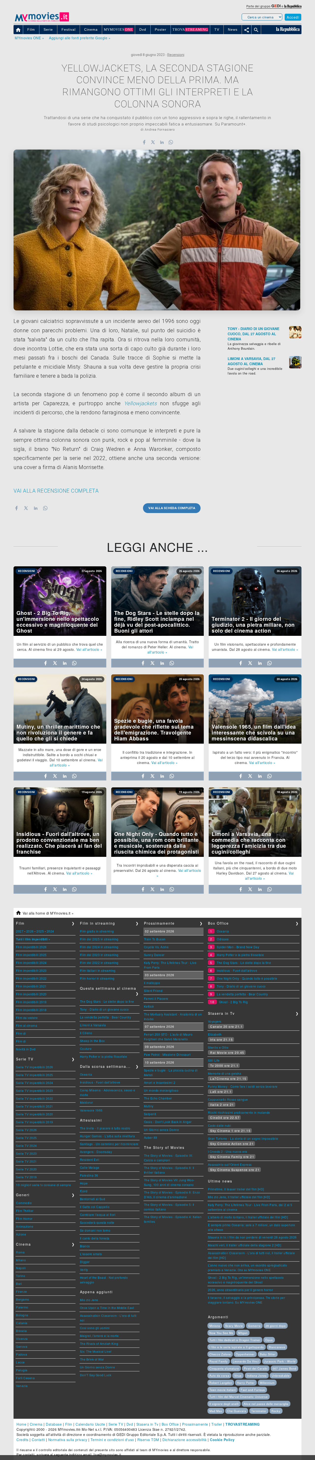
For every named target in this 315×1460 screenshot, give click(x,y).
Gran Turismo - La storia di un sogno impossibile (243, 1138)
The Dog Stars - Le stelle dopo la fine (107, 1001)
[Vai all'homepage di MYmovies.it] (42, 21)
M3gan (243, 1333)
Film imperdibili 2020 (31, 994)
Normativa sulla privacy (67, 1439)
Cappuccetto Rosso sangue (228, 1099)
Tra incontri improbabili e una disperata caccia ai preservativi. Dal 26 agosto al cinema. (156, 868)
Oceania (86, 1074)
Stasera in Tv (147, 1424)
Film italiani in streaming (98, 970)
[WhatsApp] (170, 142)
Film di (21, 1033)
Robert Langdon (220, 1383)
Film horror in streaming (97, 978)
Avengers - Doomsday (96, 1152)
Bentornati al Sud (92, 1199)
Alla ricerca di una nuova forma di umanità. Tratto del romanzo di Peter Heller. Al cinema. (157, 644)
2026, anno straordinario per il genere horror (240, 1290)
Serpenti (150, 1114)
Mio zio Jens (89, 1300)
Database (54, 1424)
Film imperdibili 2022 (31, 978)
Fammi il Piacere (156, 998)
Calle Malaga (89, 1167)
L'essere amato (91, 1254)
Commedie (24, 1203)
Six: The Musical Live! (96, 1351)
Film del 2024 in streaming (99, 947)
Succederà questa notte (97, 1222)
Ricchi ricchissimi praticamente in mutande (239, 1112)
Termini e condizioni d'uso (112, 1439)
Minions (214, 1326)
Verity (84, 1269)
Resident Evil (89, 1159)
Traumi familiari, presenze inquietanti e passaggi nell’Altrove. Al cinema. (60, 870)
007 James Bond (284, 1368)
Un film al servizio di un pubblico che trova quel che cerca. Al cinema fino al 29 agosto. (60, 647)
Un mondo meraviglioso (161, 1090)
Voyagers (214, 1021)
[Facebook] (144, 142)
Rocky (276, 1411)
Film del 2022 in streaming (99, 962)
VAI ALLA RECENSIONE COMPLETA (56, 491)
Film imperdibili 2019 (31, 1002)
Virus (238, 1375)
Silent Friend (153, 990)
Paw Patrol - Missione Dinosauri (167, 1054)
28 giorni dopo (276, 1326)
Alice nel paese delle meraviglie (266, 1404)
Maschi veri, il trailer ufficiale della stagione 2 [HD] (244, 1245)
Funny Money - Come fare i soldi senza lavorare (243, 1086)
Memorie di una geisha (224, 1073)
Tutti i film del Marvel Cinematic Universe (238, 1397)
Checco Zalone (220, 1354)
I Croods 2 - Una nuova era (227, 1151)
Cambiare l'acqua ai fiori (98, 1214)
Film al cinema (26, 1025)
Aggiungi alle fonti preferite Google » (79, 37)
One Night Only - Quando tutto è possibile (247, 978)
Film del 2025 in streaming (99, 939)
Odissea (223, 939)
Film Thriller (24, 1211)
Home (21, 1424)
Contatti (38, 1439)
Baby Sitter (268, 1354)
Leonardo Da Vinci (246, 1361)
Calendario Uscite (90, 1424)
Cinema (36, 1424)
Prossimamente (195, 1424)
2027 (19, 931)
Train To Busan (155, 939)
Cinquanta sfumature (224, 1368)
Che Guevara (236, 1411)
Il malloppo (152, 983)
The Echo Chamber (158, 1098)
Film (68, 1424)
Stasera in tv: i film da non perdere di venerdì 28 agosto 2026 (252, 1237)
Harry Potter (246, 1383)
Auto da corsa (219, 1375)
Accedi (293, 17)
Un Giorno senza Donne (97, 1367)
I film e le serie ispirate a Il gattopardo (236, 1347)
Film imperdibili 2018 (31, 1010)
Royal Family (218, 1361)
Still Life (214, 1060)
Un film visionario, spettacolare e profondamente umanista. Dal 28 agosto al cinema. (254, 647)
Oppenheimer (245, 1354)
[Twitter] (153, 142)
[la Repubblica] (292, 6)
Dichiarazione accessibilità (184, 1439)
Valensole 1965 (91, 1110)
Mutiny (149, 1106)
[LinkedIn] (161, 142)
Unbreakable (281, 1375)
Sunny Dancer (154, 955)
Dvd (129, 1424)
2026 (30, 931)
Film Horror (24, 1218)
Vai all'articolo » (89, 649)
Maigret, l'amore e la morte (99, 1336)
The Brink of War (92, 1359)
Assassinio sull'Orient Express (230, 1164)
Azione (21, 1234)
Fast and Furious (253, 1390)
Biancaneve (277, 1347)
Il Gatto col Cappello (95, 1207)
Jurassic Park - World (280, 1361)
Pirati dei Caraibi (256, 1368)
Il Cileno (86, 1033)
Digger (85, 1262)
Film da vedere (27, 1017)
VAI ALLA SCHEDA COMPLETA (171, 508)
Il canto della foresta (95, 1238)
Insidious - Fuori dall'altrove (100, 1082)
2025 (40, 931)
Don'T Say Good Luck (95, 1375)
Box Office (170, 1424)
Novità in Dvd (26, 1049)
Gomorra (254, 1326)
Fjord (84, 1191)
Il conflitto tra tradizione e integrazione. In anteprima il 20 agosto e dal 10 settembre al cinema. (157, 757)
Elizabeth (215, 1034)
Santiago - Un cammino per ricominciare (109, 1144)
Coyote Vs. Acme (156, 947)
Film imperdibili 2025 (31, 955)
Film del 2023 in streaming (99, 955)
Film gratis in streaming (97, 931)
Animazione (24, 1226)
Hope (84, 1183)
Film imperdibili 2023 (31, 970)
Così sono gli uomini (95, 1328)
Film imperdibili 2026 (31, 947)
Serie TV (116, 1424)
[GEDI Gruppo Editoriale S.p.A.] (276, 6)
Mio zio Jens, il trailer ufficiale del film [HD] (239, 1197)
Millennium (267, 1383)
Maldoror (86, 1102)
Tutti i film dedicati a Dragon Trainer (234, 1340)
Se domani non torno (95, 1230)
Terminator (259, 1411)
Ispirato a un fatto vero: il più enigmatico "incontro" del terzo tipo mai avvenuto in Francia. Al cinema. (255, 757)
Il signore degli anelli (224, 1404)
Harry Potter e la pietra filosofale (103, 1056)
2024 (50, 931)
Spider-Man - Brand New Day (238, 947)
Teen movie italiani (222, 1390)
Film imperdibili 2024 (31, 962)
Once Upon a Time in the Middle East (107, 1308)
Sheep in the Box (92, 1041)
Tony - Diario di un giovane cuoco (104, 1009)
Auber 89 (150, 1137)
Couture (86, 1048)
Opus (269, 1340)
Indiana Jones (257, 1375)
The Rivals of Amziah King (99, 1343)
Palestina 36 (89, 1175)
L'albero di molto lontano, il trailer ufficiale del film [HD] (248, 1217)
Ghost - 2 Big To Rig (233, 1002)
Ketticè (149, 1006)
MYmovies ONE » (29, 37)
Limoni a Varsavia (93, 1025)
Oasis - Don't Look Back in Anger (168, 1122)
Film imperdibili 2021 (31, 986)
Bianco (85, 1246)
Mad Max (215, 1411)
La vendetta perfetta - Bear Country (105, 1017)
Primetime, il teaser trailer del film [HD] (236, 1189)
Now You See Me (221, 1333)
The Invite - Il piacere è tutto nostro (105, 1128)
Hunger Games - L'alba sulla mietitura (107, 1136)
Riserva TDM (148, 1439)
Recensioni (175, 55)
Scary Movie (234, 1326)
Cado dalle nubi (219, 1125)
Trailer (216, 1424)
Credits (22, 1439)
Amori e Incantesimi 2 (159, 1082)
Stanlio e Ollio (218, 1047)
